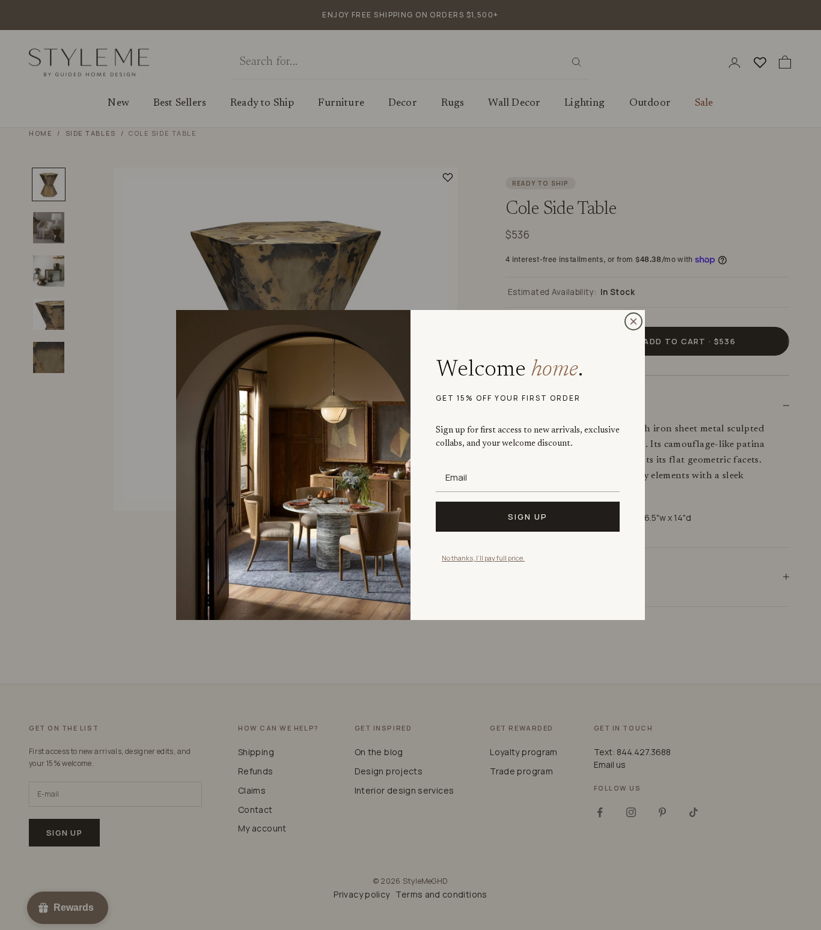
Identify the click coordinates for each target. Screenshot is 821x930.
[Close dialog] (633, 321)
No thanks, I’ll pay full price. (483, 557)
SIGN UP (528, 516)
